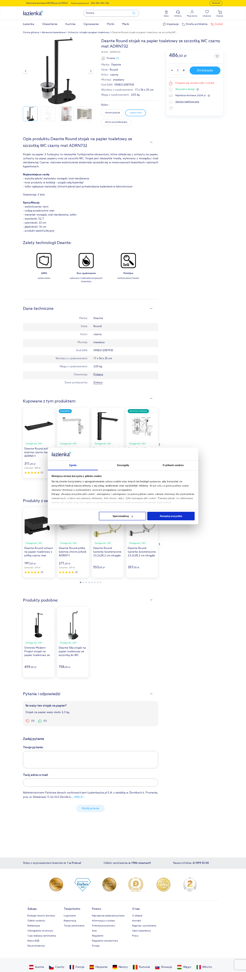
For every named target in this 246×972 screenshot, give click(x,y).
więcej (78, 797)
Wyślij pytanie (90, 808)
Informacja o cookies (103, 920)
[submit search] (132, 13)
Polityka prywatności (103, 925)
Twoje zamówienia (74, 925)
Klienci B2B (33, 941)
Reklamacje (33, 925)
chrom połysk (112, 112)
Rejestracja (70, 920)
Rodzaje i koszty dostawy (41, 915)
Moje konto (192, 16)
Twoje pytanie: (33, 747)
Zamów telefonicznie (187, 101)
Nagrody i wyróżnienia (144, 925)
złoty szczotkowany (116, 122)
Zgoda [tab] (73, 465)
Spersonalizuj (121, 516)
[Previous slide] (25, 71)
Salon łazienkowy (141, 930)
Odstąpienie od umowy (40, 930)
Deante (116, 64)
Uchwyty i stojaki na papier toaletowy (89, 32)
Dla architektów (36, 946)
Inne (94, 930)
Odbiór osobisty (36, 920)
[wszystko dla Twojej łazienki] (40, 11)
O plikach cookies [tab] (173, 465)
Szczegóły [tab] (123, 465)
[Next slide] (90, 71)
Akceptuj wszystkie (171, 516)
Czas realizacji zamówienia (41, 935)
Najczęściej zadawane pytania (108, 915)
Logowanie (70, 915)
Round (114, 69)
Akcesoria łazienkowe (53, 32)
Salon (166, 16)
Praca (135, 935)
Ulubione (207, 16)
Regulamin (97, 935)
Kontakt (136, 920)
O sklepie (137, 915)
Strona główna (31, 32)
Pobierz (98, 374)
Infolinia (178, 16)
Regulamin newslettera (105, 941)
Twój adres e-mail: (35, 775)
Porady (96, 946)
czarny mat (136, 112)
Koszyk (220, 16)
